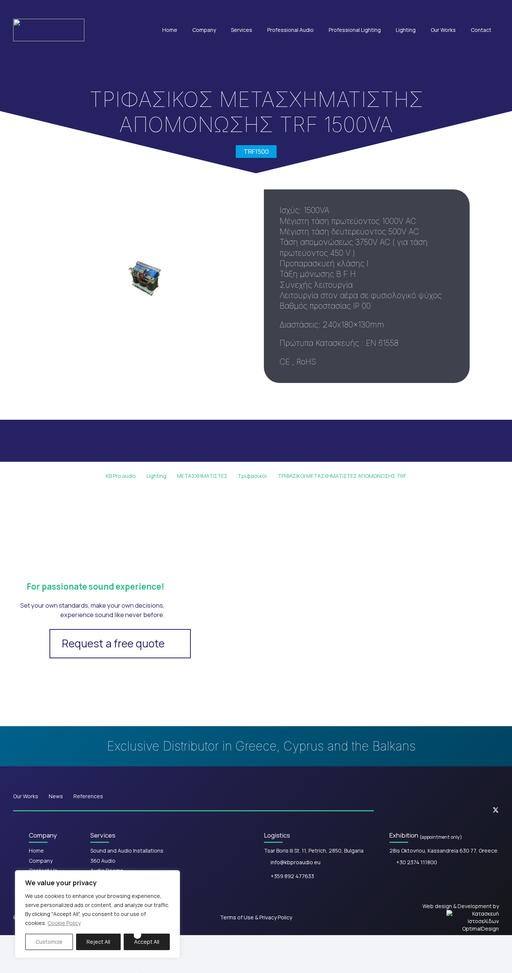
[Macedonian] (475, 9)
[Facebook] (429, 810)
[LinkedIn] (473, 810)
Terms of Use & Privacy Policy (256, 917)
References (88, 796)
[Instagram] (451, 810)
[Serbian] (487, 9)
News (56, 796)
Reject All (98, 941)
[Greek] (439, 9)
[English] (427, 9)
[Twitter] (496, 810)
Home (36, 850)
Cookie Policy (64, 922)
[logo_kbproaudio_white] (48, 30)
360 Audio (102, 860)
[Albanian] (451, 9)
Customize (49, 941)
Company (40, 860)
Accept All (146, 941)
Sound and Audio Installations (126, 850)
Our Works (25, 796)
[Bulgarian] (463, 9)
